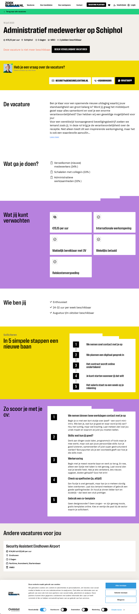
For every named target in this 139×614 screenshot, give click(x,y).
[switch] (64, 609)
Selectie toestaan (120, 593)
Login (133, 5)
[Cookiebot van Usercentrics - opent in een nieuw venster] (14, 609)
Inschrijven (121, 5)
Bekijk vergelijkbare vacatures (70, 49)
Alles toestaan (120, 585)
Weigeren (121, 600)
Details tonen (117, 610)
